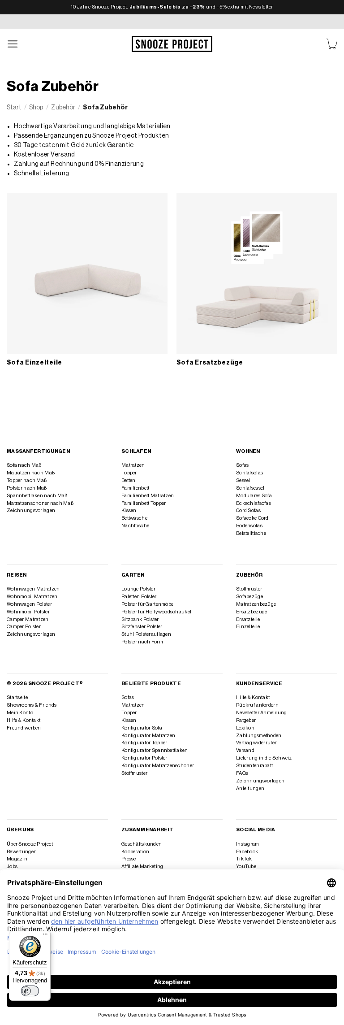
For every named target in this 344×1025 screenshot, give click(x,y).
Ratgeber (246, 720)
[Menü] (45, 936)
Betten (128, 480)
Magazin (17, 858)
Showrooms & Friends (31, 705)
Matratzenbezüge (256, 604)
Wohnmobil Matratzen (32, 596)
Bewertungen (22, 851)
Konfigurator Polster (144, 758)
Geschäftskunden (141, 844)
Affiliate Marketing (142, 866)
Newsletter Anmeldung (261, 712)
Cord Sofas (248, 510)
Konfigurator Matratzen (148, 735)
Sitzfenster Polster (141, 626)
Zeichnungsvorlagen (31, 510)
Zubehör (63, 107)
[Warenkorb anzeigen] (332, 44)
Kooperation (135, 851)
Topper (129, 472)
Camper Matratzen (28, 619)
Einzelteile (248, 626)
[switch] (30, 991)
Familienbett (135, 488)
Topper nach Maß (27, 480)
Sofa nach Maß (24, 465)
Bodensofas (249, 525)
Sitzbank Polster (140, 619)
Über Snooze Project (30, 844)
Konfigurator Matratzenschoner (157, 765)
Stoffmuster (249, 588)
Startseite (17, 697)
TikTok (244, 858)
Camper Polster (24, 626)
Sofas (242, 465)
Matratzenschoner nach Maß (40, 503)
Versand (245, 750)
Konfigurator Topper (144, 742)
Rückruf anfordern (257, 705)
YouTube (246, 866)
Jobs (12, 866)
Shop (36, 107)
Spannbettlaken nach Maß (37, 495)
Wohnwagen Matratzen (33, 588)
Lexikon (245, 727)
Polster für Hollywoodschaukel (156, 611)
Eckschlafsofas (253, 503)
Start (14, 107)
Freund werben (24, 727)
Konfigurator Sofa (141, 727)
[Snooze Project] (172, 44)
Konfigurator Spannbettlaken (154, 750)
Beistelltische (251, 533)
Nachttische (135, 525)
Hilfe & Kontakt (23, 720)
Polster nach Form (142, 641)
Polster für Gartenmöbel (148, 604)
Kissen (129, 510)
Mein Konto (20, 712)
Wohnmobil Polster (28, 611)
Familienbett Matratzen (147, 495)
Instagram (247, 844)
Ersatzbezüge (251, 611)
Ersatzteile (248, 619)
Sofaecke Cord (252, 518)
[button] (13, 44)
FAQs (242, 773)
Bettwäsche (134, 518)
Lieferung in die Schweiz (264, 758)
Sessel (243, 480)
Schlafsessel (250, 488)
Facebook (247, 851)
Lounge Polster (138, 588)
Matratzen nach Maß (31, 472)
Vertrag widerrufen (257, 742)
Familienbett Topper (143, 503)
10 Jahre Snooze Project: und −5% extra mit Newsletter (172, 6)
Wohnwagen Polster (29, 604)
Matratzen (133, 465)
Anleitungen (250, 788)
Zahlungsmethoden (259, 735)
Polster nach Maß (27, 488)
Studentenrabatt (254, 765)
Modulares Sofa (254, 495)
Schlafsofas (249, 472)
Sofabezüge (249, 596)
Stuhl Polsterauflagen (146, 634)
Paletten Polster (139, 596)
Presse (128, 858)
